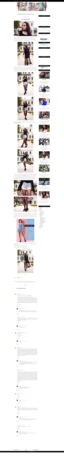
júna (41, 216)
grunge (34, 281)
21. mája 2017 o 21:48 (24, 386)
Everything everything (43, 221)
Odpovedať (18, 304)
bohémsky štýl (21, 281)
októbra (41, 212)
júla (40, 215)
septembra (41, 213)
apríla (41, 223)
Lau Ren (20, 326)
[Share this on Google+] (16, 277)
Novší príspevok (16, 449)
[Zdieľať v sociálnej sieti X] (14, 277)
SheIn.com (27, 19)
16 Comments (28, 16)
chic (35, 281)
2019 (40, 208)
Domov (26, 449)
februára (41, 225)
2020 (40, 207)
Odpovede (18, 306)
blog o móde (15, 281)
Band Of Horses (42, 219)
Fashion (30, 281)
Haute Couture (42, 222)
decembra (41, 211)
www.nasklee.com (19, 335)
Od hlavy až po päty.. (43, 218)
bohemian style (18, 281)
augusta (41, 214)
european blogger (27, 281)
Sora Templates (33, 451)
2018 (40, 209)
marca (41, 224)
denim (24, 281)
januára (41, 226)
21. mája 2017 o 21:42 (24, 326)
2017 (40, 210)
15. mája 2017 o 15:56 (22, 317)
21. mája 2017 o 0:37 (22, 425)
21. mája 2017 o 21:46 (24, 400)
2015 (40, 228)
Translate (46, 45)
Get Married (41, 220)
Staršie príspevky (35, 449)
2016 (40, 227)
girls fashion (32, 281)
